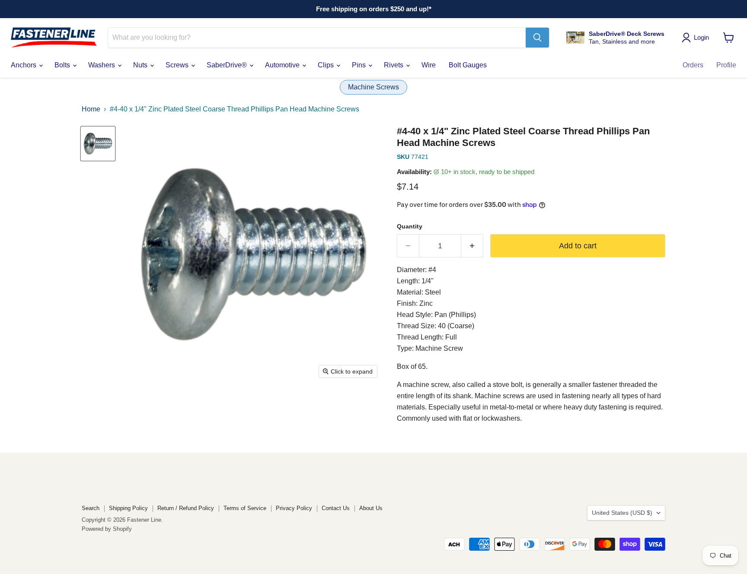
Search (90, 508)
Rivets (394, 65)
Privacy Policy (294, 508)
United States (622, 512)
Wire (428, 65)
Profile (726, 65)
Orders (693, 65)
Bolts (63, 65)
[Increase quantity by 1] (472, 246)
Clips (326, 65)
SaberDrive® (228, 65)
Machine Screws (373, 87)
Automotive (283, 65)
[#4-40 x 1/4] (98, 144)
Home (91, 109)
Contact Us (336, 508)
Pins (359, 65)
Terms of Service (244, 508)
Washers (102, 65)
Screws (178, 65)
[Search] (537, 38)
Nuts (141, 65)
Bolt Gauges (468, 65)
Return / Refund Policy (185, 508)
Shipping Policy (128, 508)
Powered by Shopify (107, 529)
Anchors (24, 65)
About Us (371, 508)
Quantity (409, 226)
